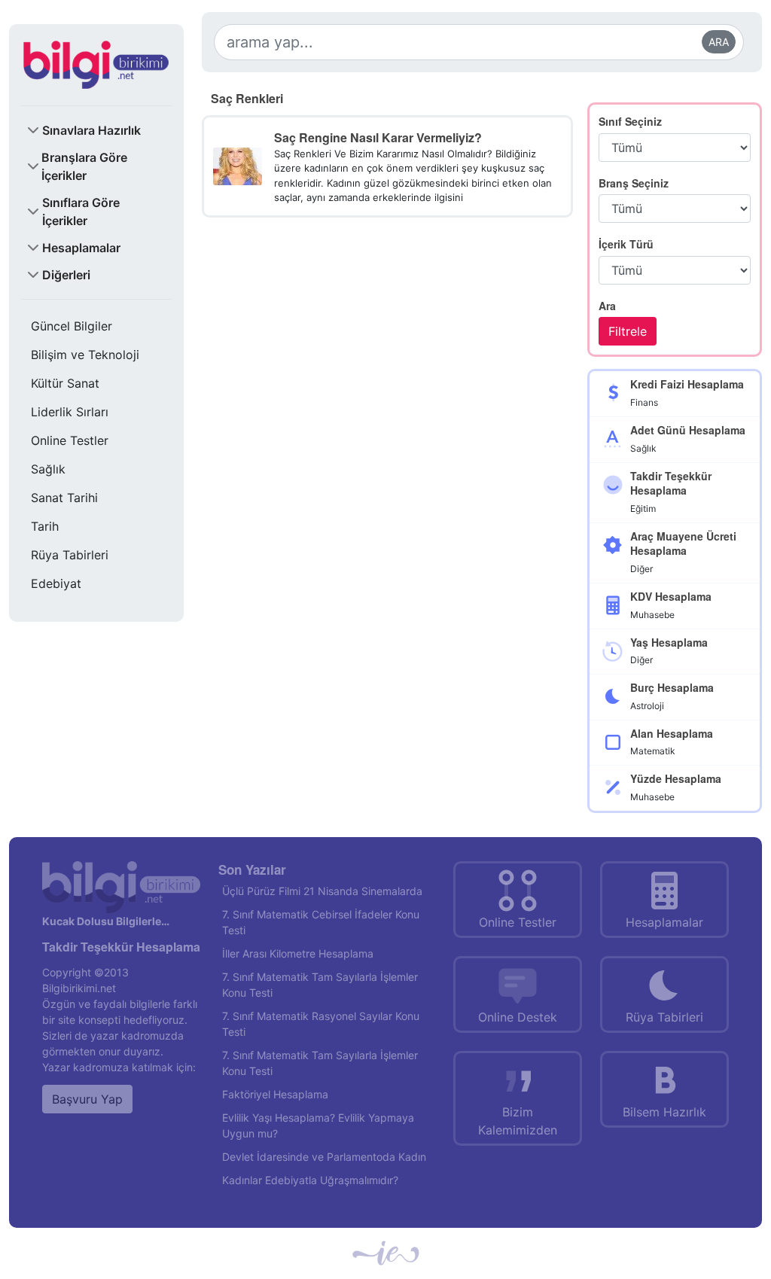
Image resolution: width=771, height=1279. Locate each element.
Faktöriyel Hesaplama (275, 1094)
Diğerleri (66, 274)
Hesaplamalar (81, 247)
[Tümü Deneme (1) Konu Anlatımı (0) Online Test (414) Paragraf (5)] (675, 270)
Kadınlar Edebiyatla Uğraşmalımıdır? (310, 1180)
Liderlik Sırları (69, 411)
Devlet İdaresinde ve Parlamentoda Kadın (324, 1156)
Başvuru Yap (87, 1099)
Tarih (45, 526)
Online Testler (69, 440)
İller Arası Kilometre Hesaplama (297, 953)
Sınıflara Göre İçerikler (81, 211)
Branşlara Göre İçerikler (84, 166)
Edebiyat (56, 583)
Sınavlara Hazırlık (91, 130)
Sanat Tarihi (64, 497)
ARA (719, 41)
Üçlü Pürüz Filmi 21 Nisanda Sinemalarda (322, 891)
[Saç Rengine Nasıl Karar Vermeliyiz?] (237, 164)
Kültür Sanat (65, 383)
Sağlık (48, 469)
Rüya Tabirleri (69, 554)
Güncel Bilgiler (71, 325)
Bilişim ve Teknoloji (85, 354)
